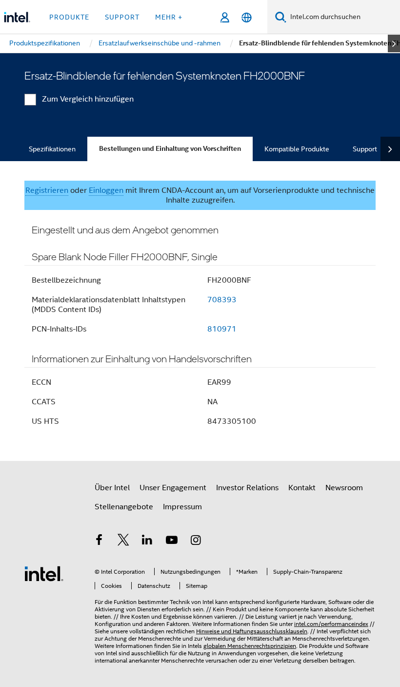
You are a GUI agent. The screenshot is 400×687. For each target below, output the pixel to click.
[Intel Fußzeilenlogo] (43, 573)
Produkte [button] (69, 17)
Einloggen (106, 190)
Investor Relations (247, 488)
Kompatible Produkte (296, 149)
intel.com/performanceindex (331, 623)
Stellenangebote (124, 507)
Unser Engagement (173, 488)
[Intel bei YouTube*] (171, 541)
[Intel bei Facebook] (99, 541)
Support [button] (122, 17)
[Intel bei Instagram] (195, 541)
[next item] (394, 43)
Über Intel (112, 488)
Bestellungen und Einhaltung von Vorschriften (170, 148)
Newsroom (344, 488)
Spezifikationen (52, 149)
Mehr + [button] (168, 17)
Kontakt (302, 488)
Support (365, 149)
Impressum (182, 507)
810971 (222, 329)
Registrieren (46, 190)
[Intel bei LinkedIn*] (147, 541)
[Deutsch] (246, 17)
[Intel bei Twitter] (123, 541)
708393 (222, 300)
